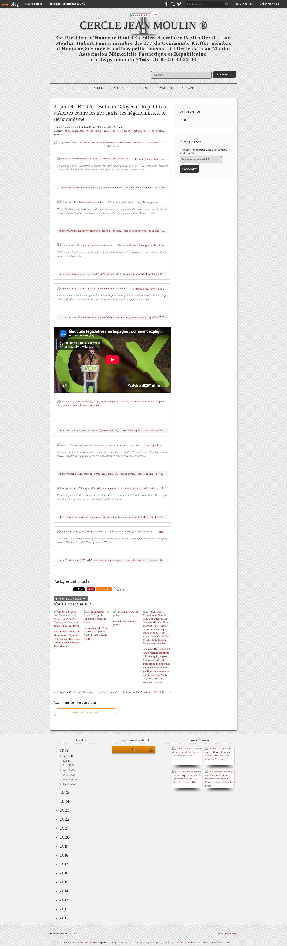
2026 (64, 750)
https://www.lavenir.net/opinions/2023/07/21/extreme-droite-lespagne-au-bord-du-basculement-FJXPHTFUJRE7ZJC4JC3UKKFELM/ (112, 274)
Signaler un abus (154, 942)
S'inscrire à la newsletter (71, 598)
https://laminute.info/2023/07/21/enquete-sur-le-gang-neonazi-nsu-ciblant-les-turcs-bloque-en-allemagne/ (112, 560)
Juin (65, 760)
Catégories (119, 88)
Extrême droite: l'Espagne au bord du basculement (143, 245)
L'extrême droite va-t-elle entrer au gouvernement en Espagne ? (150, 289)
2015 (64, 882)
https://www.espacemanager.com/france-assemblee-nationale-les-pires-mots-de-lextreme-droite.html (113, 187)
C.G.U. (169, 942)
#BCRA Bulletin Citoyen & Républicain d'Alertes (106, 130)
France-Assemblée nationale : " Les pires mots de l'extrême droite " (151, 159)
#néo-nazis (157, 130)
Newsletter (165, 88)
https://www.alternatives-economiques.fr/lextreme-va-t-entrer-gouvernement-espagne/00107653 (115, 317)
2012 (64, 909)
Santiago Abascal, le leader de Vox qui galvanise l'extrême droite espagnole (156, 445)
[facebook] (166, 4)
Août (65, 756)
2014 (64, 891)
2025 (64, 792)
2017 (64, 864)
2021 (64, 828)
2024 (64, 801)
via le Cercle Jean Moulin (83, 942)
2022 (64, 819)
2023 (64, 810)
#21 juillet (73, 130)
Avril (65, 770)
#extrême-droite (142, 130)
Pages (141, 88)
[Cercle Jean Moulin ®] (143, 14)
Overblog (232, 933)
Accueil (99, 88)
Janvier (67, 784)
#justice (58, 134)
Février (66, 779)
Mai (65, 765)
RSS (186, 120)
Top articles (125, 942)
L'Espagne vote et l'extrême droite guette (133, 202)
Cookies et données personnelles (192, 942)
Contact (187, 88)
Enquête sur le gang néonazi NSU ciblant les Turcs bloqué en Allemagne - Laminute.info (163, 531)
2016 (64, 873)
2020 (65, 837)
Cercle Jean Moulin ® (143, 25)
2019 (64, 846)
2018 (64, 855)
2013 (64, 900)
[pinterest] (179, 4)
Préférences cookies (220, 942)
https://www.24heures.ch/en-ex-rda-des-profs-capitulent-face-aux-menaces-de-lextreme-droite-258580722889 (112, 517)
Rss (134, 749)
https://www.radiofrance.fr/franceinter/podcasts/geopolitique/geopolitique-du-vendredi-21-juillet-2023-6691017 (112, 230)
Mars (65, 774)
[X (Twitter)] (172, 4)
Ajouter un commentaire (86, 712)
